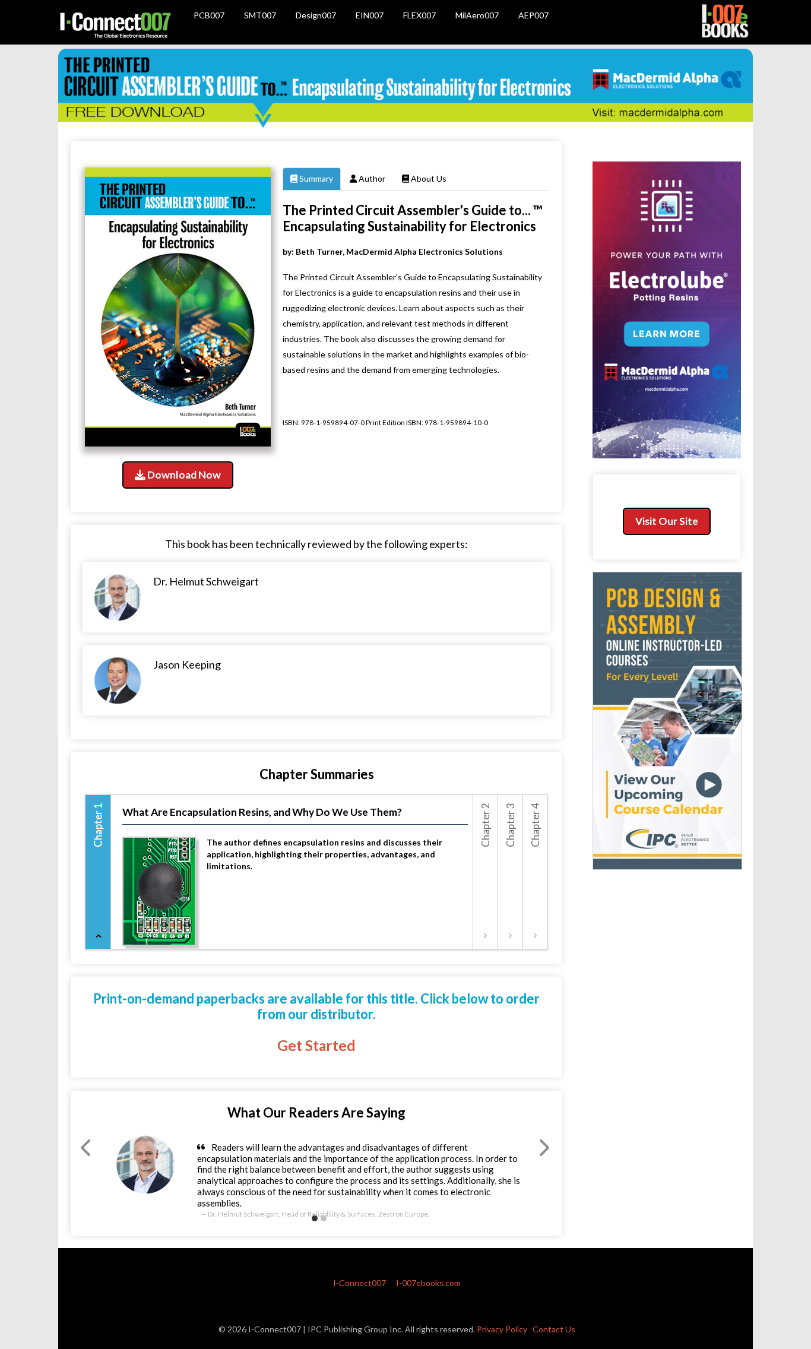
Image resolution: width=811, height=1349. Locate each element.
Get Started (316, 1045)
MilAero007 (477, 15)
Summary (315, 178)
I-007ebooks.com (428, 1283)
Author (371, 178)
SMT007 (260, 15)
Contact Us (554, 1329)
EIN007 (370, 15)
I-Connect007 (359, 1283)
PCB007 (209, 15)
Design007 (316, 15)
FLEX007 (419, 15)
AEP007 (533, 15)
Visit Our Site (666, 521)
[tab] (98, 872)
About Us (427, 178)
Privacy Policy (502, 1329)
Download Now (183, 474)
